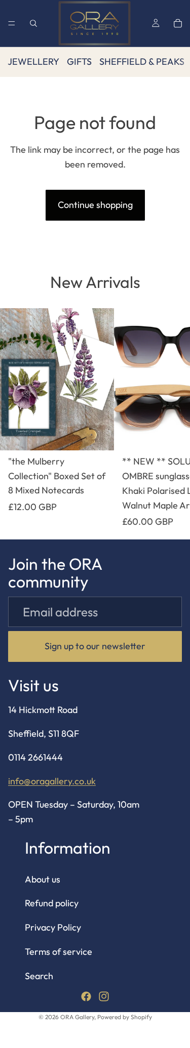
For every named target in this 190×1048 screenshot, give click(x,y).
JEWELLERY (33, 61)
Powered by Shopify (124, 1017)
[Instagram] (104, 996)
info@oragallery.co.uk (52, 780)
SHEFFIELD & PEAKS (141, 61)
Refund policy (52, 903)
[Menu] (11, 23)
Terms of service (58, 951)
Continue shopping (95, 205)
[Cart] (178, 23)
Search (39, 975)
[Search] (33, 23)
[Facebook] (86, 996)
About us (42, 879)
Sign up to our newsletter (95, 646)
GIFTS (79, 61)
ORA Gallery (77, 1017)
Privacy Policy (53, 927)
